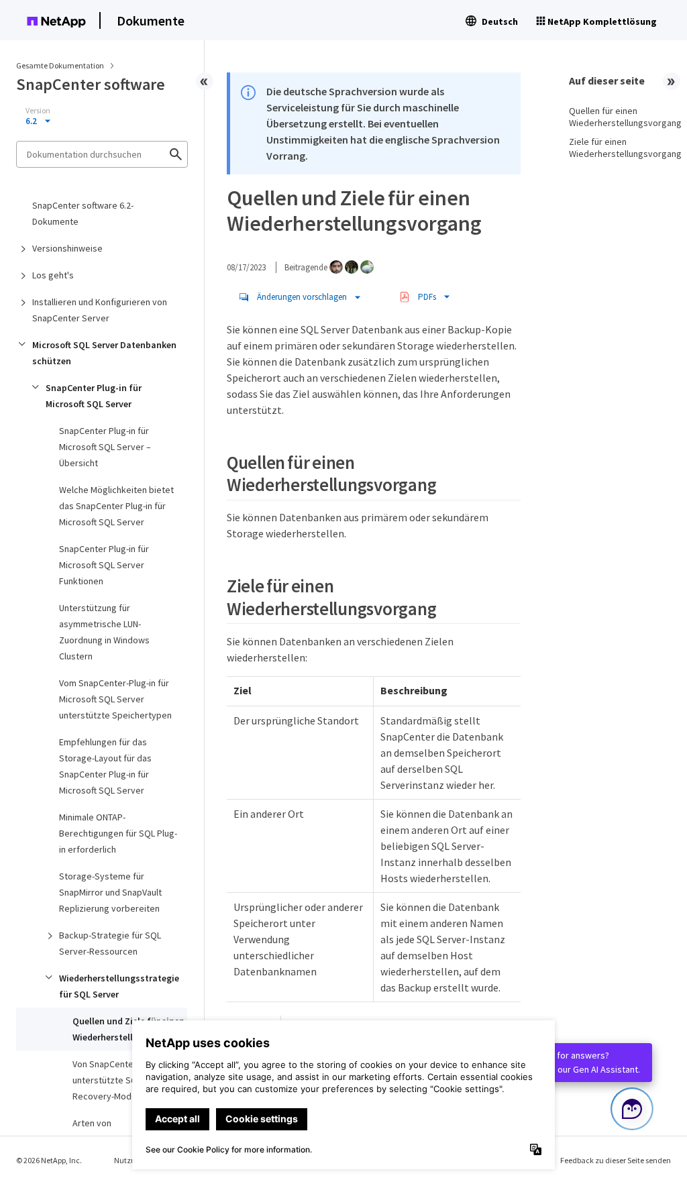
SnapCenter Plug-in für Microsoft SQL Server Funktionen (104, 565)
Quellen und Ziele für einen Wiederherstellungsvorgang (129, 1029)
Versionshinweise (67, 248)
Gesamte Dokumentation (60, 65)
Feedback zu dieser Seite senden (615, 1160)
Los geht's (53, 275)
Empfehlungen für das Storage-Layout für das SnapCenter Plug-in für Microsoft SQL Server (105, 766)
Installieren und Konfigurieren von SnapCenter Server (99, 310)
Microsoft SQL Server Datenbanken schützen (104, 353)
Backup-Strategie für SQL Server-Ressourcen (110, 943)
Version (37, 111)
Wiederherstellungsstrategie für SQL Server (119, 986)
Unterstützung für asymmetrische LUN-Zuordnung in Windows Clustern (104, 632)
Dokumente (150, 20)
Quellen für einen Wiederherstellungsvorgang (620, 117)
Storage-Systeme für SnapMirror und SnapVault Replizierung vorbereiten (110, 892)
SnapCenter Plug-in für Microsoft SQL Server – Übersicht (105, 447)
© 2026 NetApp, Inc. (49, 1160)
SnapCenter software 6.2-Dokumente (83, 213)
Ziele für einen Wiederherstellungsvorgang (620, 148)
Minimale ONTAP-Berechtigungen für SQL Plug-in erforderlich (118, 833)
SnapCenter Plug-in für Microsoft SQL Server (94, 396)
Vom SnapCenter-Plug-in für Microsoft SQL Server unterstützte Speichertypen (115, 699)
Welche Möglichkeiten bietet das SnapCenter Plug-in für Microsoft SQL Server (116, 506)
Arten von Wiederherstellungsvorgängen (129, 1131)
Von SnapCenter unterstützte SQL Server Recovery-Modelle (121, 1080)
